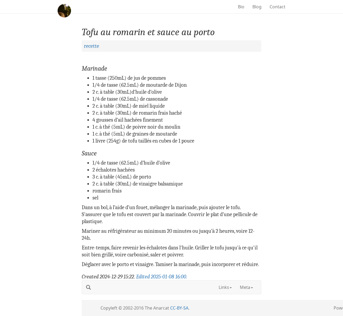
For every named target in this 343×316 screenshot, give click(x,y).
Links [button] (224, 287)
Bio (241, 7)
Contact (277, 7)
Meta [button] (245, 287)
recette (91, 46)
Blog (257, 7)
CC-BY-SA (179, 308)
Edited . (161, 277)
